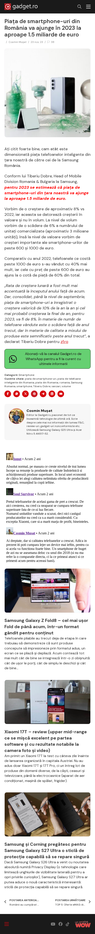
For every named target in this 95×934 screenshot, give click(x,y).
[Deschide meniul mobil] (88, 6)
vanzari (56, 386)
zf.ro (64, 341)
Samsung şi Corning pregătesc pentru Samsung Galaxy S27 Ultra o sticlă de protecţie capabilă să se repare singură (46, 850)
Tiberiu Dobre (41, 386)
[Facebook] (7, 394)
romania (64, 382)
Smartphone (26, 375)
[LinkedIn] (52, 394)
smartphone (24, 386)
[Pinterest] (34, 394)
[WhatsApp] (16, 394)
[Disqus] (47, 506)
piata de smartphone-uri (40, 379)
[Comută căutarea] (79, 6)
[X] (25, 394)
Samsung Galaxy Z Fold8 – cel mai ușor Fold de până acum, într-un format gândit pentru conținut (46, 626)
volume (66, 386)
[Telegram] (43, 394)
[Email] (60, 394)
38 (52, 42)
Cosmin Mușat (18, 42)
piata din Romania (46, 382)
